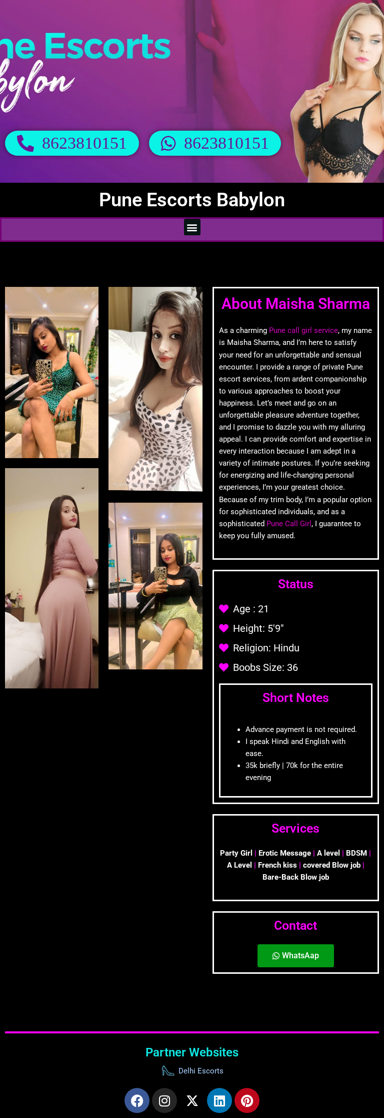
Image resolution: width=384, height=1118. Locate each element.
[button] (192, 227)
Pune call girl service (303, 330)
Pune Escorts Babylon (192, 200)
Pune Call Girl (289, 523)
